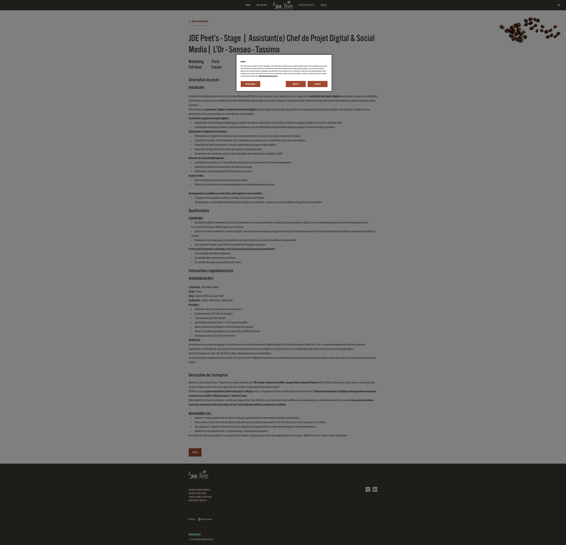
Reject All (296, 84)
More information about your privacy (268, 76)
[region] (284, 72)
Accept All (318, 84)
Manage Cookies (250, 84)
